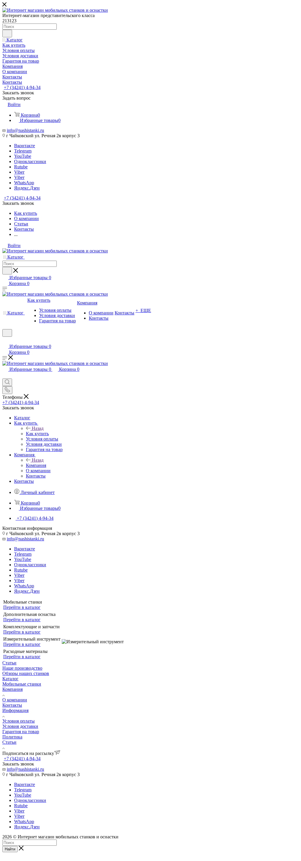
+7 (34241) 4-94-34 (22, 87)
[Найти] (7, 33)
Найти (10, 849)
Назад (38, 428)
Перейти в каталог (22, 607)
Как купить (37, 433)
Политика (12, 736)
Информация (15, 710)
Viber (19, 172)
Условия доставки (20, 726)
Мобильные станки (21, 683)
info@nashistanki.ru (25, 130)
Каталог (10, 678)
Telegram (22, 150)
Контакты (12, 705)
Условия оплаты (18, 720)
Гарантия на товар (20, 731)
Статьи (9, 742)
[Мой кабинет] (5, 340)
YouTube (22, 156)
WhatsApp (24, 182)
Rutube (21, 166)
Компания (36, 465)
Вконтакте (24, 145)
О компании (14, 699)
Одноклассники (30, 161)
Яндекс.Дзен (27, 187)
